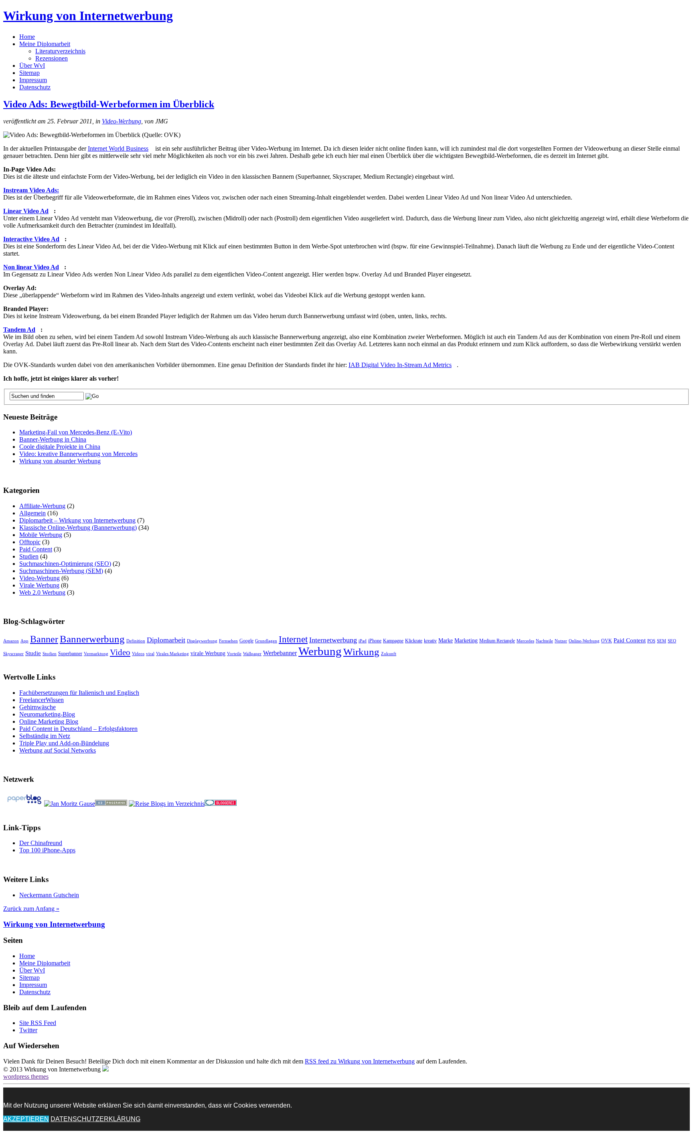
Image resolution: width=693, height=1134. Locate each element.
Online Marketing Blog (48, 721)
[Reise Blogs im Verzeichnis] (167, 803)
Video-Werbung (121, 121)
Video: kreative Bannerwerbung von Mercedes (78, 453)
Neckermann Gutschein (49, 895)
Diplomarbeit (166, 640)
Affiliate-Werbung (42, 505)
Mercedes (525, 641)
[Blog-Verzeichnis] (221, 803)
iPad (363, 641)
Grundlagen (266, 641)
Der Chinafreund (40, 842)
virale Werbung (207, 653)
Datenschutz (35, 87)
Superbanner (70, 653)
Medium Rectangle (497, 641)
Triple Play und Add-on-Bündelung (64, 743)
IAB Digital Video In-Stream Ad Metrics (400, 364)
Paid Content (35, 549)
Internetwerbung (333, 640)
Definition (135, 641)
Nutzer (561, 641)
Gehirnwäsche (37, 707)
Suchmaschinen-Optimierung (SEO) (65, 563)
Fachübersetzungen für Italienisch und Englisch (79, 692)
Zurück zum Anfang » (31, 908)
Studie (33, 653)
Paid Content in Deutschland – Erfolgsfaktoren (78, 728)
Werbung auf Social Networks (57, 750)
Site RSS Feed (37, 1022)
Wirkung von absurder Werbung (60, 461)
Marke (445, 641)
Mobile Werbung (40, 534)
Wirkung (361, 651)
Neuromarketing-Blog (47, 714)
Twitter (28, 1030)
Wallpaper (252, 654)
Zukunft (388, 654)
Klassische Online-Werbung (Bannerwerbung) (78, 527)
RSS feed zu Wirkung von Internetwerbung (360, 1061)
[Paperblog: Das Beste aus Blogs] (24, 803)
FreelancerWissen (41, 699)
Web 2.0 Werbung (42, 592)
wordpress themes (26, 1076)
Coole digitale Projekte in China (59, 446)
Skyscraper (13, 654)
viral (150, 654)
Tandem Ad (19, 329)
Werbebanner (280, 653)
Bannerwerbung (92, 639)
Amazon (11, 641)
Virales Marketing (172, 654)
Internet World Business (118, 148)
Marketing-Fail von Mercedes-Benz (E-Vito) (75, 432)
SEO (672, 641)
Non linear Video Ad (31, 267)
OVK (606, 641)
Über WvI (32, 65)
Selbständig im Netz (44, 735)
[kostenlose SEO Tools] (111, 803)
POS (651, 641)
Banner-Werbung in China (52, 439)
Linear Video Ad (26, 211)
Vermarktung (96, 654)
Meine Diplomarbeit (44, 43)
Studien (28, 556)
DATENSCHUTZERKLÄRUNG (95, 1119)
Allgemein (32, 513)
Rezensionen (51, 58)
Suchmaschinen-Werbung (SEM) (61, 570)
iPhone (374, 641)
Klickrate (413, 641)
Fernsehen (228, 641)
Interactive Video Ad (31, 239)
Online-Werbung (584, 641)
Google (246, 641)
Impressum (33, 80)
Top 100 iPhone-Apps (47, 850)
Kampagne (393, 641)
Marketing (466, 641)
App (24, 641)
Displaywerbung (202, 641)
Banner (44, 639)
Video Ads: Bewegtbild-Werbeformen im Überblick (108, 104)
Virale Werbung (39, 585)
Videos (138, 654)
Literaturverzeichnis (60, 51)
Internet (293, 639)
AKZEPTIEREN (26, 1119)
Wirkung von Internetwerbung (88, 15)
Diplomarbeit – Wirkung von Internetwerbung (77, 520)
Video (120, 652)
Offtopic (30, 542)
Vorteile (234, 654)
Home (27, 36)
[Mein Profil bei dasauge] (69, 803)
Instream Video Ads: (31, 190)
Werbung (320, 651)
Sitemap (29, 72)
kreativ (430, 641)
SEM (661, 641)
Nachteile (544, 641)
